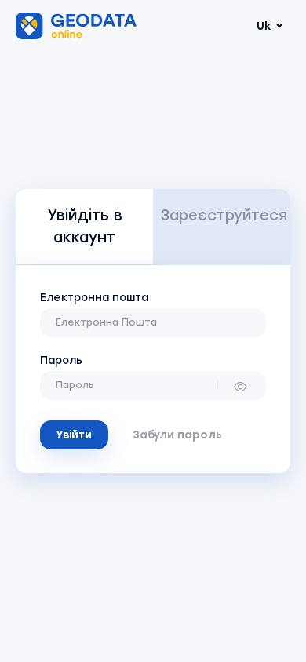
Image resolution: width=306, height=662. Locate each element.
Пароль (61, 360)
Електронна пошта (94, 297)
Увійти (74, 434)
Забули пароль (177, 434)
